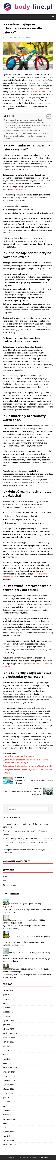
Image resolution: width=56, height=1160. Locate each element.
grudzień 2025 (9, 1024)
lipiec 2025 (7, 1046)
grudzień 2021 (9, 1136)
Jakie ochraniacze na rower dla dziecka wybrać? (24, 120)
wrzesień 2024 (9, 1072)
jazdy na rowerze (18, 189)
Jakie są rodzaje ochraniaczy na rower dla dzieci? (24, 123)
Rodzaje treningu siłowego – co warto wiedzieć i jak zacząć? (28, 838)
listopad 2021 (8, 1140)
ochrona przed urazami (41, 91)
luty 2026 (6, 1016)
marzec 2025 (8, 1063)
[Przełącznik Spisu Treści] (48, 116)
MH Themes (43, 1157)
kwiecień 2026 (9, 1007)
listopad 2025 (8, 1029)
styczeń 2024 (8, 1084)
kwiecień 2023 (9, 1110)
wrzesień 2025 (9, 1037)
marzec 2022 (8, 1123)
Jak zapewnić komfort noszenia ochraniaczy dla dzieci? (27, 133)
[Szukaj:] (28, 809)
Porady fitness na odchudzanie (19, 756)
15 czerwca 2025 (11, 37)
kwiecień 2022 (9, 1119)
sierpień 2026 (8, 990)
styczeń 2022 (8, 1131)
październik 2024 (10, 1067)
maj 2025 (7, 1054)
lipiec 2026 (7, 995)
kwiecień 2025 (9, 1059)
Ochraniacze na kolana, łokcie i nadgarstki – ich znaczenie (30, 125)
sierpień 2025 (8, 1042)
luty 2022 (6, 1127)
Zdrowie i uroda (9, 885)
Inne (4, 880)
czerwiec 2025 (9, 1050)
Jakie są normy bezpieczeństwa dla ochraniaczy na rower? (25, 137)
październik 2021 (10, 1144)
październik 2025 (10, 1033)
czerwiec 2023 (9, 1101)
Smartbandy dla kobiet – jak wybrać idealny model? (29, 766)
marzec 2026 (8, 1012)
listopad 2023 (8, 1089)
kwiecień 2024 (9, 1080)
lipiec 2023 (7, 1097)
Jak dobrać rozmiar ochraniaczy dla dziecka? (23, 131)
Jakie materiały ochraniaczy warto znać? (21, 128)
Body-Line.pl (26, 37)
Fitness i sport (8, 876)
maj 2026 (7, 1003)
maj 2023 (7, 1106)
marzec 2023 (8, 1114)
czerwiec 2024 (9, 1076)
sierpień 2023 (8, 1093)
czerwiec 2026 (9, 999)
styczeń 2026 (8, 1020)
